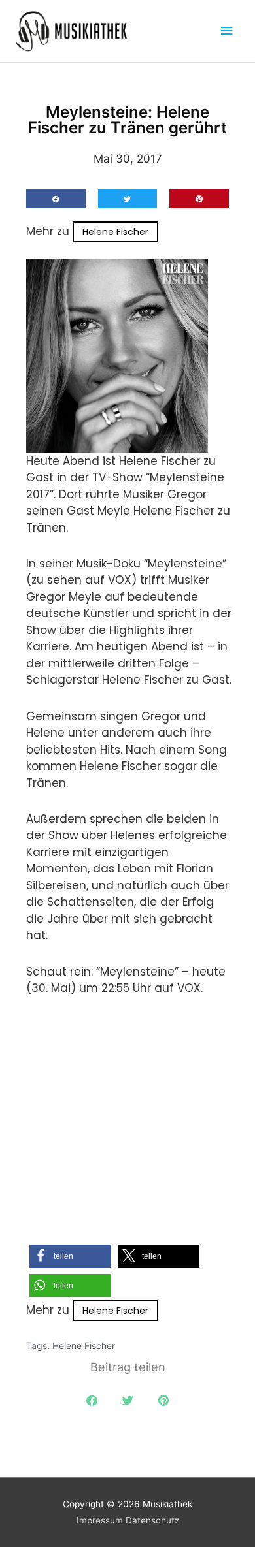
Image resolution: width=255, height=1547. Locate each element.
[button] (56, 198)
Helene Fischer (115, 231)
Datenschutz (152, 1520)
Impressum (99, 1520)
